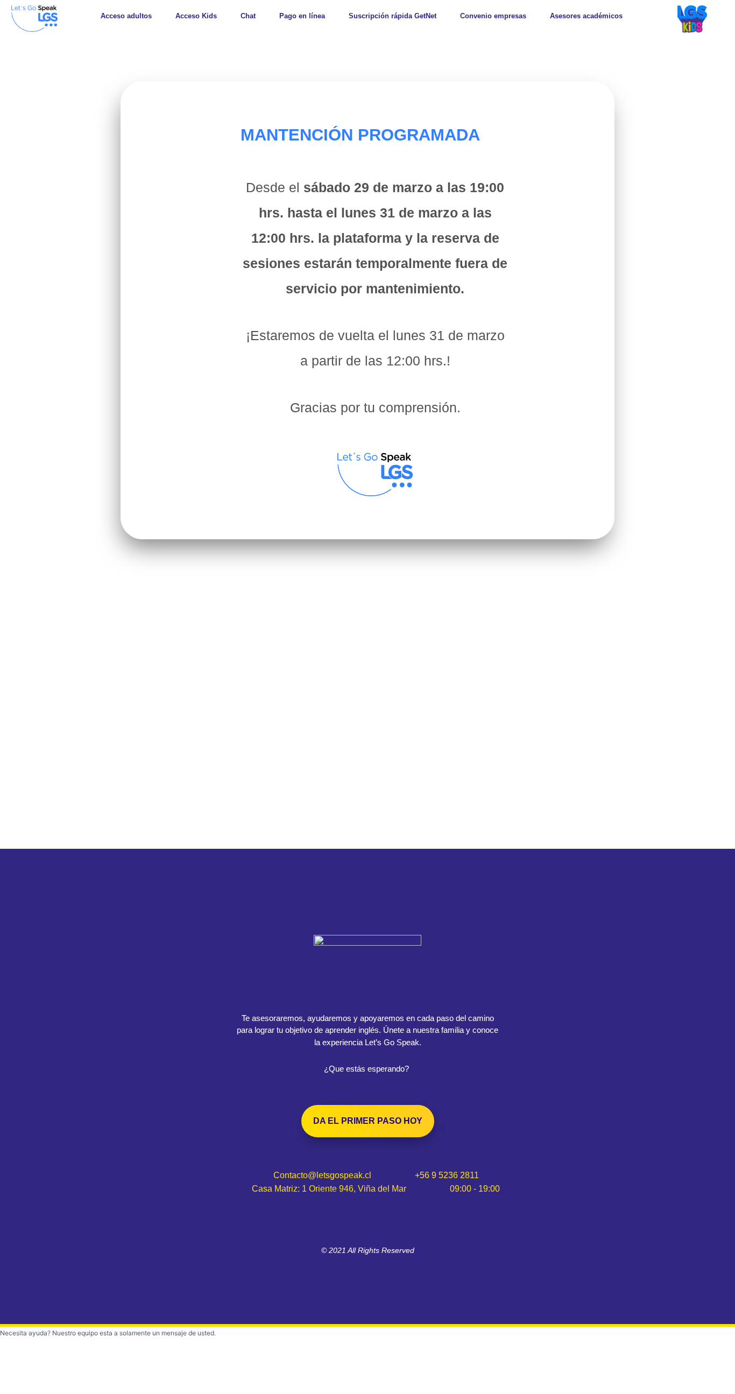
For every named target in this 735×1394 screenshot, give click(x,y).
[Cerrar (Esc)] (157, 1374)
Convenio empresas (493, 16)
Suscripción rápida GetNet (392, 16)
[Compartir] (111, 1374)
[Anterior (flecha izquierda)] (21, 1388)
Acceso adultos (126, 16)
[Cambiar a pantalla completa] (66, 1374)
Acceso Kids (196, 16)
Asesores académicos (586, 16)
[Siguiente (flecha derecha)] (66, 1388)
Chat (248, 16)
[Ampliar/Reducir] (21, 1374)
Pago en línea (302, 16)
